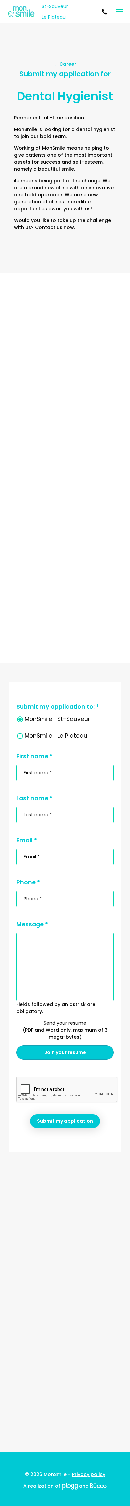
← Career (65, 64)
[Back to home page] (21, 12)
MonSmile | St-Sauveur (57, 719)
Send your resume (65, 1023)
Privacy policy (88, 1474)
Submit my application (65, 1121)
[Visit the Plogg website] (70, 1486)
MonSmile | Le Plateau (56, 736)
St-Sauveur (55, 6)
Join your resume (65, 1052)
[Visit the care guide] (98, 1486)
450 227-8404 (105, 11)
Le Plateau (54, 17)
